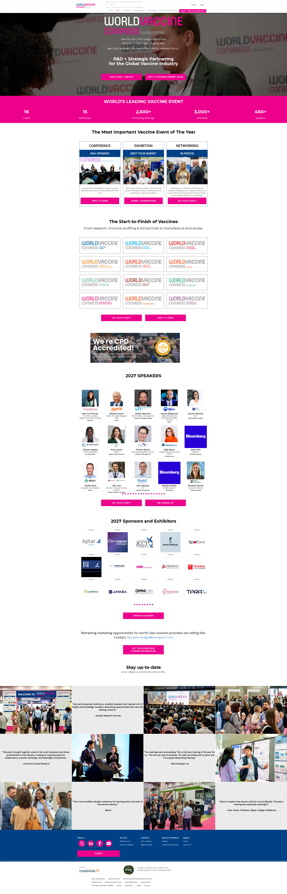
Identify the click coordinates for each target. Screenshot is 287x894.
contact (138, 885)
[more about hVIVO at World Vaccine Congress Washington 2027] (118, 542)
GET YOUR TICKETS (187, 200)
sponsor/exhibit (139, 10)
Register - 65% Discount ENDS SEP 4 (192, 11)
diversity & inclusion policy (113, 882)
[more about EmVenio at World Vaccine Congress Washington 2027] (91, 591)
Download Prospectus (170, 845)
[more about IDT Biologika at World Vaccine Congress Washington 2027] (118, 591)
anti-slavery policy (114, 879)
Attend (118, 10)
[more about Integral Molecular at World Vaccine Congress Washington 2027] (197, 567)
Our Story (123, 838)
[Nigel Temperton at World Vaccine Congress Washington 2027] (169, 437)
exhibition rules (96, 882)
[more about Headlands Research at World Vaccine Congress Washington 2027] (197, 542)
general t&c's (129, 885)
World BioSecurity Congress (168, 10)
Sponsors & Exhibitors (170, 838)
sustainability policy (131, 882)
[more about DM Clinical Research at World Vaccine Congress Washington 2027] (170, 591)
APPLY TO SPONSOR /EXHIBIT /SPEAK (165, 77)
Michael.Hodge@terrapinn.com (150, 637)
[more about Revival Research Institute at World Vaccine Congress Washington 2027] (144, 567)
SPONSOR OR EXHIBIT (143, 615)
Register (186, 838)
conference (127, 10)
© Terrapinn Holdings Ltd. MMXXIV (102, 885)
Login (202, 5)
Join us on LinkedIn (127, 845)
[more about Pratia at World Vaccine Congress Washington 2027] (144, 542)
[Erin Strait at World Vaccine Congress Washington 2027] (143, 473)
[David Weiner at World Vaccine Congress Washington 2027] (195, 437)
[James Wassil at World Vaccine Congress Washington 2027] (195, 401)
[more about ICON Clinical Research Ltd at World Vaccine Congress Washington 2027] (118, 567)
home (111, 10)
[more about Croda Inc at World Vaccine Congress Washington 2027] (91, 542)
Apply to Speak (146, 845)
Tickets (193, 5)
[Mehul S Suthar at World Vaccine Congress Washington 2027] (116, 401)
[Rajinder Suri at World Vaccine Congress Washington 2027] (169, 401)
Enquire (165, 841)
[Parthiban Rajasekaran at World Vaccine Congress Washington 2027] (90, 437)
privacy (119, 885)
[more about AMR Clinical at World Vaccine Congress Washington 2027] (170, 542)
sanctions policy (146, 882)
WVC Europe (152, 10)
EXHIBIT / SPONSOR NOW (143, 200)
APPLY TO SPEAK (100, 200)
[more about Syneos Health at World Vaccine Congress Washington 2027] (144, 591)
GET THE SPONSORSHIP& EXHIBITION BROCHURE (143, 649)
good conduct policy (98, 879)
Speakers (148, 841)
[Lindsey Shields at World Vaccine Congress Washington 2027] (143, 401)
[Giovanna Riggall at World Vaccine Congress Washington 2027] (90, 473)
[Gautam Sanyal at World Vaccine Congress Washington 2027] (116, 473)
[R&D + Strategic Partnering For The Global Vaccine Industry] (85, 5)
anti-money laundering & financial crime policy (137, 879)
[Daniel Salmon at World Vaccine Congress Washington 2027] (116, 437)
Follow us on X (125, 841)
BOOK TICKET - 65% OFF (121, 77)
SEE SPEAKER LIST (165, 502)
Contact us (187, 845)
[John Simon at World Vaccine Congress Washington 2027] (143, 437)
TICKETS (98, 853)
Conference (145, 838)
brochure (147, 885)
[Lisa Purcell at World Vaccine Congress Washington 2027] (90, 401)
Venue (185, 841)
